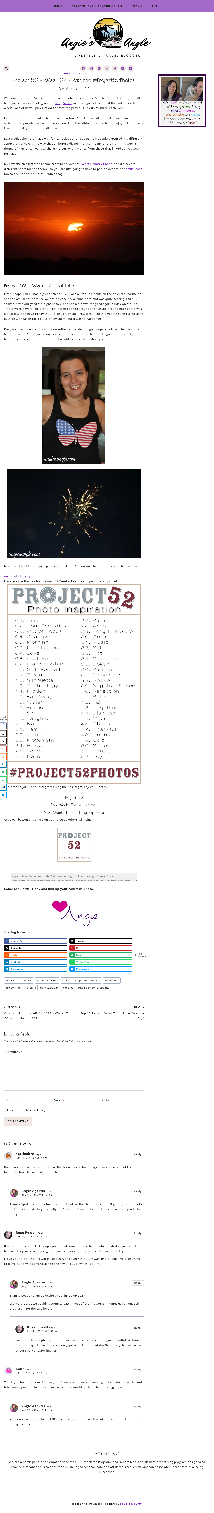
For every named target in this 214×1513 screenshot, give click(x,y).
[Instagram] (91, 68)
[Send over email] (3, 772)
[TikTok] (115, 68)
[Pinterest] (99, 68)
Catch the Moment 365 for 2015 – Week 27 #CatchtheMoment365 (36, 1013)
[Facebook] (83, 68)
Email (59, 1100)
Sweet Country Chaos (96, 164)
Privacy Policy (35, 1110)
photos (68, 987)
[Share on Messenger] (3, 795)
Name (11, 1100)
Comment (14, 1052)
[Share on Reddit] (3, 756)
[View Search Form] (6, 68)
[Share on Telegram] (3, 787)
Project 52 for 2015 (74, 73)
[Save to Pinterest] (3, 748)
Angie (66, 88)
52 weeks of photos (19, 980)
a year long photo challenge (81, 980)
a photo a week (47, 980)
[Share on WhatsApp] (3, 779)
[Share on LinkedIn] (3, 764)
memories (111, 980)
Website (108, 1100)
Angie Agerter (33, 1190)
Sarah (67, 103)
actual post (134, 169)
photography (49, 987)
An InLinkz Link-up (17, 576)
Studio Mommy (131, 1503)
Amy (58, 103)
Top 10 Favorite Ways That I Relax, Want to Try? (112, 1013)
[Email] (131, 68)
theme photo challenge (93, 987)
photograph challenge (21, 987)
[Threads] (107, 68)
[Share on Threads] (3, 741)
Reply (137, 1154)
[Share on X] (3, 733)
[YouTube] (123, 68)
